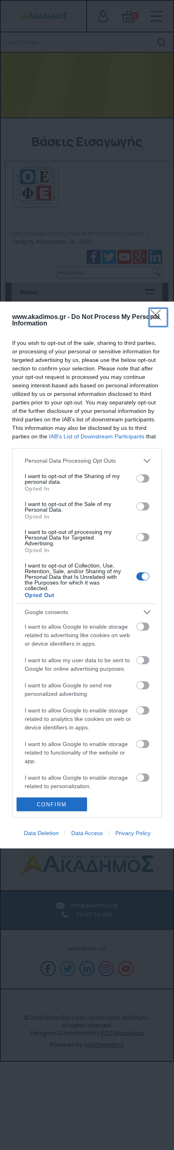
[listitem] (87, 461)
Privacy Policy (133, 833)
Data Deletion (41, 833)
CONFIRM (52, 804)
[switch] (142, 478)
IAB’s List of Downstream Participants (96, 436)
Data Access (87, 833)
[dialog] (87, 575)
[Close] (158, 317)
